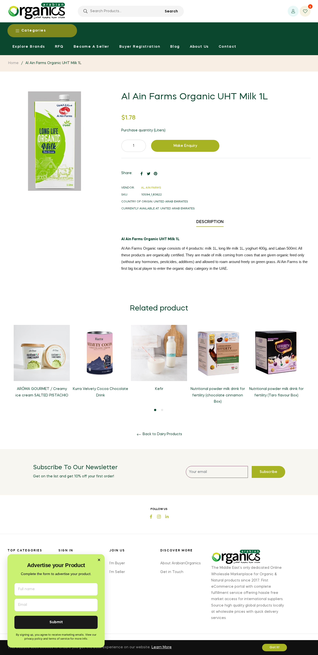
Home (13, 63)
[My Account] (293, 11)
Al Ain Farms (151, 188)
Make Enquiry (185, 146)
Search (171, 11)
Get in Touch (171, 572)
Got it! (274, 647)
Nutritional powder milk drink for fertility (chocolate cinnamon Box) (218, 395)
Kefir (159, 389)
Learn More (162, 647)
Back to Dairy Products (162, 434)
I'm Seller (117, 572)
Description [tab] (210, 222)
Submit (56, 622)
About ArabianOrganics (180, 563)
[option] (41, 365)
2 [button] (162, 410)
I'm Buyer (117, 563)
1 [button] (155, 410)
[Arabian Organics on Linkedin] (167, 516)
